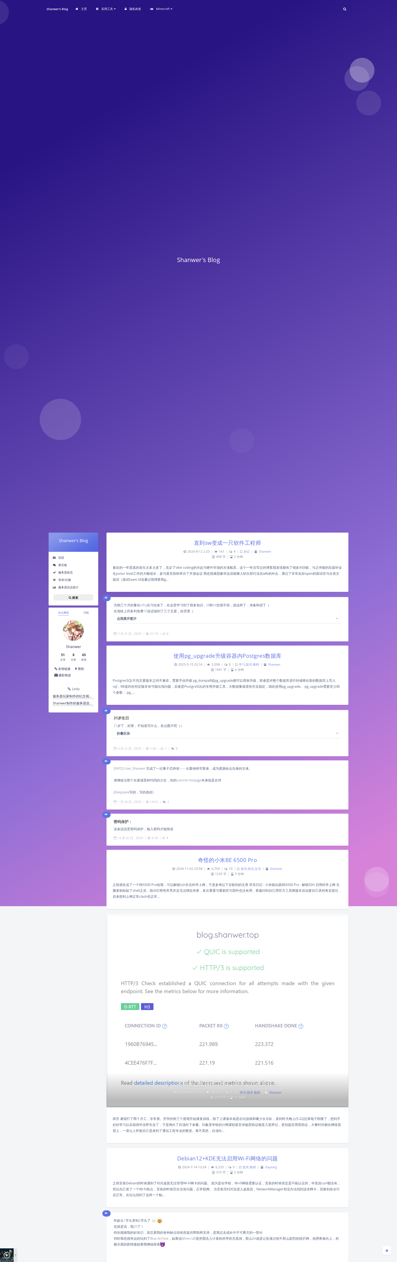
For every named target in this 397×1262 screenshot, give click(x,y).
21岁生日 (121, 717)
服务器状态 (65, 572)
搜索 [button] (74, 598)
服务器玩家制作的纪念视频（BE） (73, 696)
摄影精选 (64, 675)
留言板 (62, 565)
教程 (256, 664)
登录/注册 (64, 580)
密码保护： (123, 821)
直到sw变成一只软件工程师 (227, 542)
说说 (60, 557)
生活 (258, 869)
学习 (242, 664)
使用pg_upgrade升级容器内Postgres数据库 (227, 655)
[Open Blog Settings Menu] (387, 1250)
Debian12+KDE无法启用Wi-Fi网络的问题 (227, 1158)
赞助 (80, 669)
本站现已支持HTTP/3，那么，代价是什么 (227, 1083)
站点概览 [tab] (63, 612)
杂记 (247, 551)
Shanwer (265, 551)
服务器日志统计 (68, 587)
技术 (249, 664)
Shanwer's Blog (57, 9)
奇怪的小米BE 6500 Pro (227, 860)
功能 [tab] (86, 612)
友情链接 (64, 669)
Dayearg (271, 1167)
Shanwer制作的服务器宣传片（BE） (73, 703)
